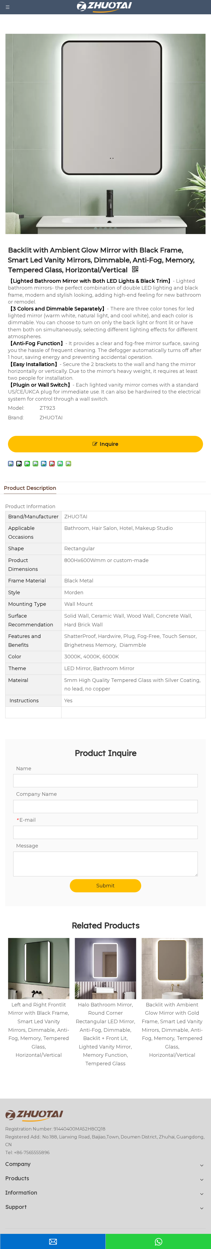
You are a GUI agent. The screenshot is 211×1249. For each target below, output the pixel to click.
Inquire (109, 444)
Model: (16, 408)
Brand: (16, 418)
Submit (105, 886)
